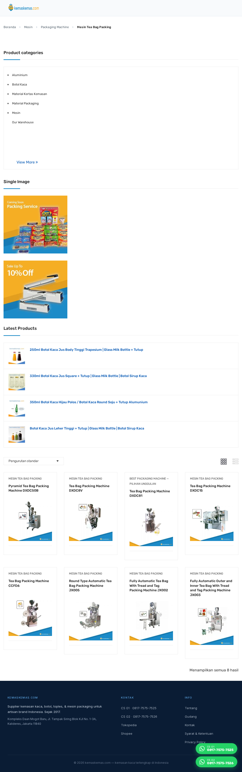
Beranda (10, 27)
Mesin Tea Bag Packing (25, 478)
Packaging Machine (55, 27)
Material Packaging (25, 103)
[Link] (224, 461)
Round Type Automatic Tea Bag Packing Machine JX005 (90, 585)
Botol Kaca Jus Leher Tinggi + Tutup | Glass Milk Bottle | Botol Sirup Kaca (87, 428)
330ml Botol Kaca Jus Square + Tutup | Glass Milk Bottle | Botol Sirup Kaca (88, 376)
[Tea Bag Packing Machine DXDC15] (211, 501)
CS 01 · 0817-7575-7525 (138, 708)
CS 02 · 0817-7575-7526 (139, 716)
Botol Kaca (19, 84)
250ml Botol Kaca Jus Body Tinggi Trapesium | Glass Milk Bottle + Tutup (86, 350)
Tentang (191, 708)
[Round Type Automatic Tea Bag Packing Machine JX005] (90, 600)
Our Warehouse (23, 122)
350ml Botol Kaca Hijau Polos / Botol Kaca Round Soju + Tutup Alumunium (89, 402)
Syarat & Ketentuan (199, 733)
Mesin (28, 27)
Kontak (190, 725)
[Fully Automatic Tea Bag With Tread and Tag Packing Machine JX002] (151, 600)
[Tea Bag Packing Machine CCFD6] (30, 596)
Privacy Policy (195, 742)
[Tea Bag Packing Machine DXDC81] (151, 506)
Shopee (126, 733)
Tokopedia (129, 725)
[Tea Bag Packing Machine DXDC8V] (90, 501)
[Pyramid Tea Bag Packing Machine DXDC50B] (30, 501)
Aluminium (20, 75)
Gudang (191, 716)
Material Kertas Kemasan (29, 94)
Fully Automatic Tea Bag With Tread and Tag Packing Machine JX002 (149, 585)
